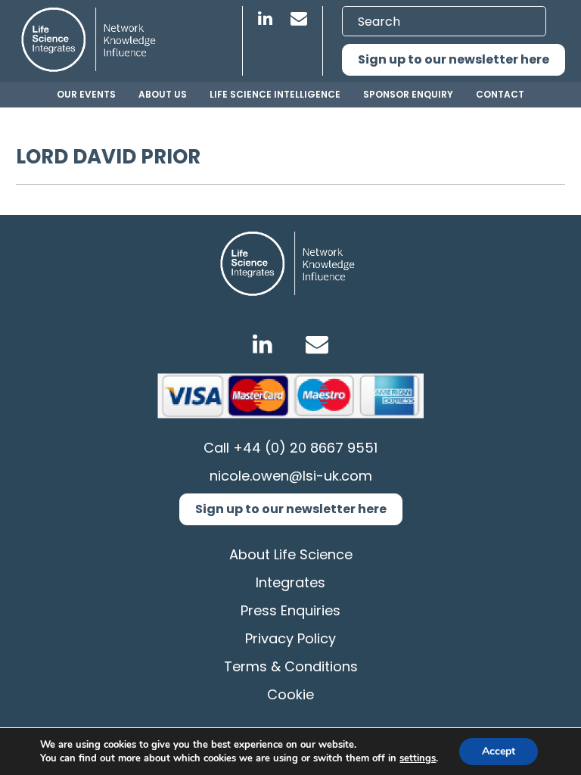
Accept (498, 751)
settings (417, 758)
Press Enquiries (290, 610)
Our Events (86, 94)
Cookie (290, 694)
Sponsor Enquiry (408, 94)
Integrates (290, 582)
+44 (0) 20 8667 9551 (305, 447)
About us (162, 94)
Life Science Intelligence (275, 94)
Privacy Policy (290, 638)
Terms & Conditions (291, 666)
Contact (500, 94)
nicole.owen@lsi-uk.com (291, 475)
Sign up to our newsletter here (453, 59)
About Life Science (291, 554)
